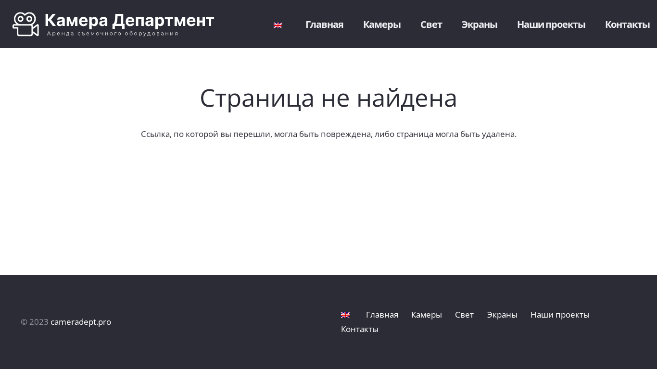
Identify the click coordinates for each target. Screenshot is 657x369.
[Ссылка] (121, 24)
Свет (464, 314)
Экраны (502, 314)
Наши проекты (560, 314)
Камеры (426, 314)
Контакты (360, 328)
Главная (382, 314)
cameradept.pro (81, 321)
